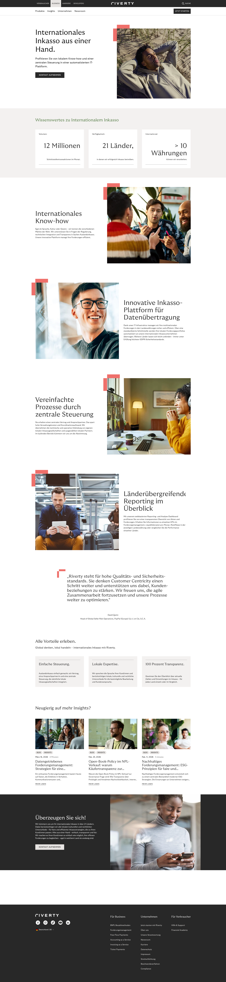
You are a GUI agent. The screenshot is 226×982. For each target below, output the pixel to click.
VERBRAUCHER (43, 3)
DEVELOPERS (78, 3)
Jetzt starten (182, 11)
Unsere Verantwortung (150, 935)
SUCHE (188, 3)
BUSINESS (56, 3)
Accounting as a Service (120, 940)
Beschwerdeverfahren (150, 964)
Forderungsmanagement (120, 930)
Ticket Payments (117, 949)
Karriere (144, 945)
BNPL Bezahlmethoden (120, 925)
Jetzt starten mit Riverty (151, 925)
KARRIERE (67, 3)
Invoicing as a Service (119, 945)
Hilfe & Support (178, 925)
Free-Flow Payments (119, 935)
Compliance (146, 969)
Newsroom (80, 11)
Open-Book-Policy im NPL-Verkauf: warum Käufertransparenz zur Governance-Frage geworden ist (113, 765)
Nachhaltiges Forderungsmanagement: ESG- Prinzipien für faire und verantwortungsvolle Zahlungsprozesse (165, 765)
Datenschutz (146, 949)
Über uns (145, 930)
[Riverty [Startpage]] (121, 3)
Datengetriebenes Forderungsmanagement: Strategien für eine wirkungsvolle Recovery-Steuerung (54, 765)
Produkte (39, 11)
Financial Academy (179, 930)
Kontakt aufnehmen (50, 75)
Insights (51, 11)
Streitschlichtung (148, 959)
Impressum (145, 954)
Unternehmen (65, 11)
